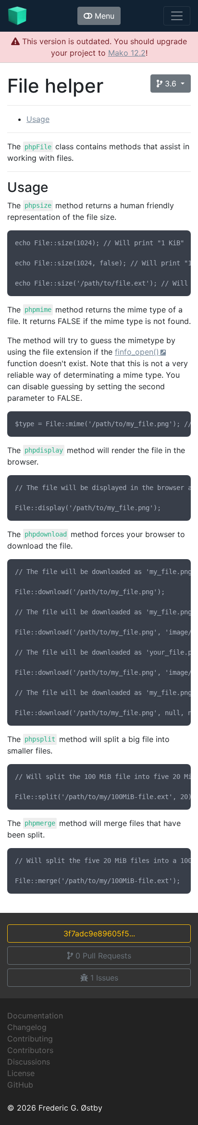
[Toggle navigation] (176, 15)
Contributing (30, 1038)
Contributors (30, 1050)
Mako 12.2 (127, 53)
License (21, 1073)
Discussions (28, 1061)
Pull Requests (103, 955)
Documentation (35, 1015)
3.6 (170, 83)
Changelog (27, 1027)
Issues (104, 977)
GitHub (20, 1084)
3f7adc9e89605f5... (99, 933)
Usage (38, 119)
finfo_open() (137, 352)
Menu (103, 16)
